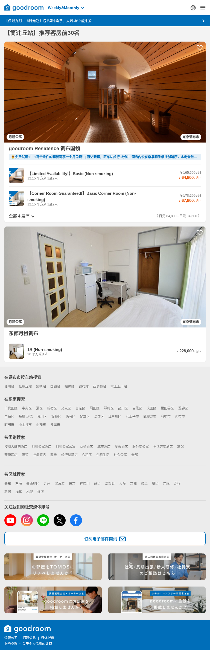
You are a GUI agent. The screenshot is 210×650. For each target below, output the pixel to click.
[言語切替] (193, 7)
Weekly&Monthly (63, 7)
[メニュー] (203, 7)
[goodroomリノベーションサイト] (53, 566)
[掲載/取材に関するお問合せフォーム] (157, 600)
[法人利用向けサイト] (157, 566)
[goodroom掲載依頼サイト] (53, 600)
